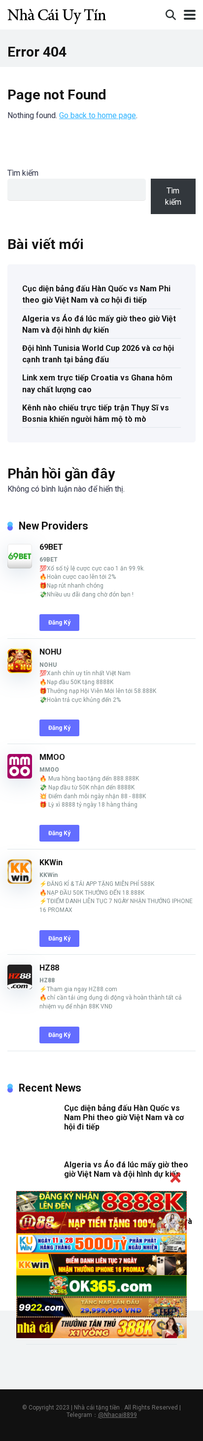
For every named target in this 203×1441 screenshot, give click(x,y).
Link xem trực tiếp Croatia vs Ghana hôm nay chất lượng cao (97, 383)
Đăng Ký (59, 622)
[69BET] (19, 565)
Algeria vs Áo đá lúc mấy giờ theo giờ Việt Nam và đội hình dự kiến (99, 324)
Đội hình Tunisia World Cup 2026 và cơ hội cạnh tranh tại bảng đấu (98, 354)
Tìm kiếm (22, 173)
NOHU (50, 652)
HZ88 (49, 967)
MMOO (52, 757)
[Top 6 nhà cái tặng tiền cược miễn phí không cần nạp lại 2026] (56, 13)
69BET (51, 547)
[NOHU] (19, 670)
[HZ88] (19, 986)
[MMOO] (19, 776)
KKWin (51, 862)
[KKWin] (19, 881)
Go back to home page (97, 115)
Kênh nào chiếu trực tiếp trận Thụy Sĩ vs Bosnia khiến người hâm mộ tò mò (95, 413)
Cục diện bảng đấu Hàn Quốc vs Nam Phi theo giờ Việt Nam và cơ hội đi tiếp (96, 294)
